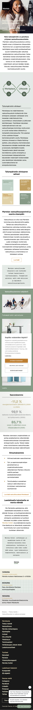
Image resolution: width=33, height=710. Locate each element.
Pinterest (5, 689)
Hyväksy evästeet (16, 360)
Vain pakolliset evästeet (16, 365)
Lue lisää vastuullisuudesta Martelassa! (16, 494)
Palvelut (5, 658)
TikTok (4, 694)
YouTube (5, 691)
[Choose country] (19, 6)
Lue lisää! (16, 260)
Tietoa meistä (13, 28)
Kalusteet (5, 655)
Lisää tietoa (8, 355)
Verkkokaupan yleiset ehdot (12, 645)
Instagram (5, 681)
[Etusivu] (6, 6)
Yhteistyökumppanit (9, 660)
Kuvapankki (6, 671)
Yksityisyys (6, 639)
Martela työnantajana (10, 629)
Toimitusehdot (7, 642)
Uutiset (4, 634)
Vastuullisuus (7, 626)
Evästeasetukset (16, 370)
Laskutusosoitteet (8, 647)
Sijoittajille (6, 632)
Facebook (5, 684)
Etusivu (4, 28)
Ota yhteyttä (6, 637)
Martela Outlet (7, 523)
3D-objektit (6, 673)
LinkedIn (5, 686)
